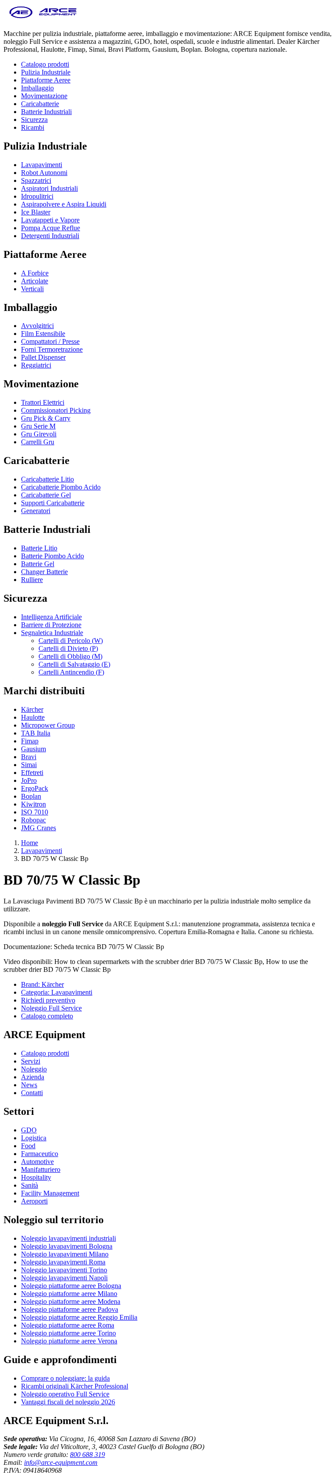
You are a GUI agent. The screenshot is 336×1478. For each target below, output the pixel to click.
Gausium (33, 749)
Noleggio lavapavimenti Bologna (66, 1246)
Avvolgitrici (37, 325)
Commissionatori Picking (56, 410)
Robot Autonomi (44, 172)
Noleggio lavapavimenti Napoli (64, 1278)
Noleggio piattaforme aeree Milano (69, 1293)
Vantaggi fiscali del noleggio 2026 (68, 1402)
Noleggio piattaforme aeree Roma (67, 1325)
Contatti (32, 1092)
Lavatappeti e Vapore (50, 220)
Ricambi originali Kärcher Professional (74, 1386)
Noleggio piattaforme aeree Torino (68, 1333)
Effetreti (32, 772)
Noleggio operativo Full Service (65, 1394)
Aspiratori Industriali (49, 188)
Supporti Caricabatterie (52, 503)
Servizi (30, 1061)
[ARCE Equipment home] (43, 18)
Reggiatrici (36, 365)
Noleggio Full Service (51, 1008)
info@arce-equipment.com (61, 1462)
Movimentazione (44, 96)
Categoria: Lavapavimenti (56, 992)
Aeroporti (34, 1201)
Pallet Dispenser (43, 357)
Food (28, 1146)
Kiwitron (33, 804)
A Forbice (35, 273)
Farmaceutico (39, 1153)
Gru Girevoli (38, 434)
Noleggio (34, 1069)
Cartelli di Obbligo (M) (70, 656)
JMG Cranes (38, 828)
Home (29, 842)
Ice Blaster (35, 212)
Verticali (32, 289)
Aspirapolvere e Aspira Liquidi (63, 204)
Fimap (29, 741)
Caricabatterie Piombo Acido (61, 487)
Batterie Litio (39, 548)
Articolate (34, 281)
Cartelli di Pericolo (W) (70, 640)
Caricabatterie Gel (46, 495)
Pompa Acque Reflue (50, 228)
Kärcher (32, 709)
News (29, 1085)
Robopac (33, 820)
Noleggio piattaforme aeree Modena (70, 1301)
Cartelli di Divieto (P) (68, 648)
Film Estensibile (43, 333)
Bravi (28, 756)
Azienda (32, 1077)
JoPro (29, 780)
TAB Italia (35, 733)
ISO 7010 (34, 812)
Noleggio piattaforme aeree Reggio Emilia (79, 1317)
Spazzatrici (36, 180)
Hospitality (36, 1177)
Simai (29, 764)
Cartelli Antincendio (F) (71, 672)
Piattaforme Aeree (45, 80)
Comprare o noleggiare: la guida (65, 1378)
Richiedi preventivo (48, 1000)
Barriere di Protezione (51, 624)
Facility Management (50, 1193)
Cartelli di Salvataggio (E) (74, 664)
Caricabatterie (40, 103)
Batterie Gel (37, 564)
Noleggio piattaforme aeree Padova (69, 1309)
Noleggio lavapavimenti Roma (63, 1262)
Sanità (29, 1185)
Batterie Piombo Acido (52, 556)
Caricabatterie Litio (47, 479)
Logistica (33, 1138)
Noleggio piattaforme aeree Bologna (71, 1285)
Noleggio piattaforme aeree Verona (69, 1341)
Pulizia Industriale (45, 72)
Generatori (35, 510)
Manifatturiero (40, 1169)
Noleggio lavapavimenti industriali (68, 1238)
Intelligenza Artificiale (51, 617)
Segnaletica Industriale (52, 632)
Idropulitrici (37, 196)
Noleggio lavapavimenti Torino (64, 1270)
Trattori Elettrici (42, 402)
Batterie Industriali (46, 111)
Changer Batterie (44, 571)
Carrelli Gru (37, 442)
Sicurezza (34, 119)
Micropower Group (48, 725)
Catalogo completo (47, 1016)
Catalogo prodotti (45, 64)
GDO (29, 1130)
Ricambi (32, 127)
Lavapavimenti (41, 164)
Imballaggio (37, 88)
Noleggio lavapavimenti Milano (64, 1254)
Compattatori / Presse (50, 341)
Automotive (37, 1161)
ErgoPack (34, 788)
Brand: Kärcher (42, 984)
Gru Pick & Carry (45, 418)
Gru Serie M (38, 426)
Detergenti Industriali (50, 235)
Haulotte (33, 717)
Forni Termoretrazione (52, 349)
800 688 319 (87, 1454)
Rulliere (32, 579)
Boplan (31, 796)
